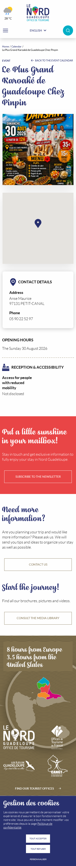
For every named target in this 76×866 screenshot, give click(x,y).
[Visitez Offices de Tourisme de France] (57, 737)
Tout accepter (38, 838)
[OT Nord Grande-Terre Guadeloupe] (38, 12)
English (36, 30)
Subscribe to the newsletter (38, 476)
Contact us (38, 564)
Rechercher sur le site (68, 30)
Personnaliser (38, 859)
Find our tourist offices (34, 788)
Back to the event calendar (54, 60)
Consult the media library (38, 618)
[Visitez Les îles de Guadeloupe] (19, 766)
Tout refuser (38, 849)
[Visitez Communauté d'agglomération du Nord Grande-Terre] (57, 766)
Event (6, 60)
